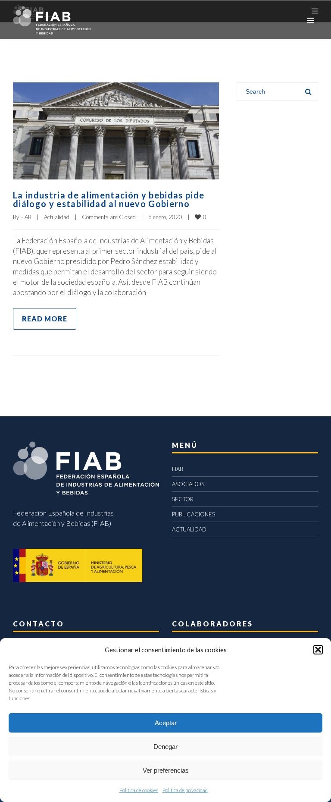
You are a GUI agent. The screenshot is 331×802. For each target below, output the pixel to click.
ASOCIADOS (188, 484)
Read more (44, 319)
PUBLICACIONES (193, 514)
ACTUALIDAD (189, 529)
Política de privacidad (185, 790)
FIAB (25, 217)
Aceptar (166, 723)
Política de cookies (138, 790)
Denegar (165, 746)
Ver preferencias (166, 770)
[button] (318, 649)
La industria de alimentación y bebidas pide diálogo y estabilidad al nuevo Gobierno (108, 199)
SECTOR (183, 499)
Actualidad (56, 217)
